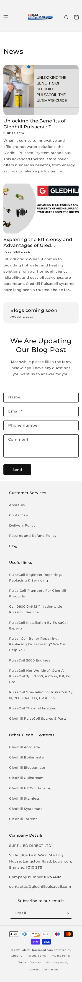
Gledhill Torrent (23, 819)
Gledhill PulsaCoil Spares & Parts (38, 718)
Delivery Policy (22, 525)
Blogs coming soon (33, 310)
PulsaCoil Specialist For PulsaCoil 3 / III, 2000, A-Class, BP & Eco (41, 695)
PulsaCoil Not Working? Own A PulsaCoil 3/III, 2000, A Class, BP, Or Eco (39, 676)
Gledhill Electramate (27, 768)
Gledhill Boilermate (26, 757)
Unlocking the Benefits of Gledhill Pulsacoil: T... (34, 123)
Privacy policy (61, 955)
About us (17, 505)
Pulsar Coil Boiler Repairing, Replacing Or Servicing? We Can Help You (38, 644)
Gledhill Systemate (26, 809)
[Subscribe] (67, 913)
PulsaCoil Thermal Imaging (33, 708)
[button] (6, 17)
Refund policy (36, 955)
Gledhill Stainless (24, 798)
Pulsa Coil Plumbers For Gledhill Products (37, 593)
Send (17, 469)
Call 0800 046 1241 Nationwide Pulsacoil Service (35, 609)
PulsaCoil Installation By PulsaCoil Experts (39, 625)
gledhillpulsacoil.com (37, 950)
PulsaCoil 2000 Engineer (30, 660)
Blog (13, 546)
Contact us (18, 515)
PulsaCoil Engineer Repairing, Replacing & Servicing (35, 577)
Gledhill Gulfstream (26, 778)
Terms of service (30, 962)
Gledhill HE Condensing (30, 788)
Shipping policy (57, 962)
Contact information (43, 969)
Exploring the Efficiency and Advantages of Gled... (37, 242)
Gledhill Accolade (24, 747)
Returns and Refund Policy (32, 536)
